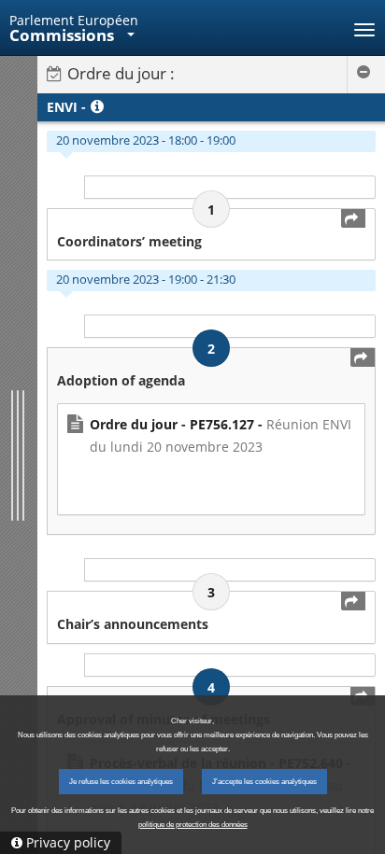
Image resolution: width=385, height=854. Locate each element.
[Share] (353, 218)
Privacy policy (68, 842)
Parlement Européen (73, 20)
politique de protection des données (193, 824)
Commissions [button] (63, 35)
